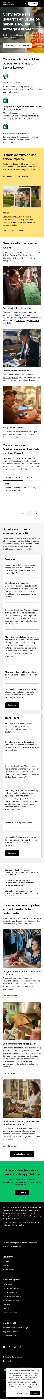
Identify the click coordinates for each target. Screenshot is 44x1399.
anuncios (6, 377)
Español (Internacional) (14, 1357)
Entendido (35, 1393)
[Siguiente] (36, 513)
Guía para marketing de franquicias (19, 1044)
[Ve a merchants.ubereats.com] (8, 3)
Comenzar (12, 705)
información (16, 375)
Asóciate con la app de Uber (17, 45)
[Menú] (41, 4)
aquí (30, 1386)
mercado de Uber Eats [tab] (13, 477)
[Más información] (22, 948)
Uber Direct (20, 320)
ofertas (15, 377)
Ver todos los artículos (22, 1154)
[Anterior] (29, 513)
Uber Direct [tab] (29, 477)
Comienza (33, 4)
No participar (22, 1393)
